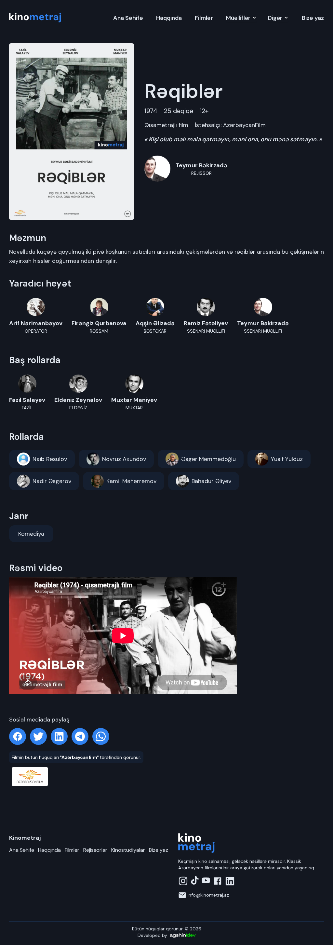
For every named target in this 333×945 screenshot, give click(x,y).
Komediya (31, 534)
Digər (275, 18)
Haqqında (169, 18)
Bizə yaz (313, 18)
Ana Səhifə (128, 18)
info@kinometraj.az (208, 895)
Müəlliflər (238, 18)
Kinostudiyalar (128, 850)
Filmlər (204, 18)
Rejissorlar (95, 850)
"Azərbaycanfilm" (79, 757)
